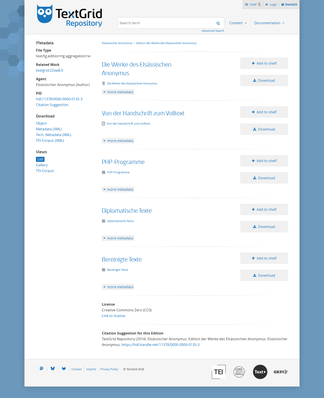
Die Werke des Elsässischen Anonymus (132, 83)
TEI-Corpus (45, 170)
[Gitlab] (64, 369)
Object (41, 123)
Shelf (254, 4)
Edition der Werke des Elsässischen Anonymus (166, 43)
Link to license (113, 315)
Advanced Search (213, 31)
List (40, 159)
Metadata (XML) (49, 129)
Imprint (91, 369)
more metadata (120, 92)
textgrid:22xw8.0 (49, 70)
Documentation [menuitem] (267, 23)
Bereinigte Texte (122, 259)
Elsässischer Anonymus (117, 43)
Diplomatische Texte (127, 210)
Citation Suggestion (52, 104)
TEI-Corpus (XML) (50, 140)
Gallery (42, 165)
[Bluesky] (53, 369)
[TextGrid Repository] (69, 5)
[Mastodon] (41, 369)
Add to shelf (266, 63)
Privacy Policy (109, 369)
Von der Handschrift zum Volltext (143, 113)
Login (273, 4)
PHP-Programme (123, 162)
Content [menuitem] (236, 23)
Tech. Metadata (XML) (53, 134)
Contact (76, 369)
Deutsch (291, 5)
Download (266, 80)
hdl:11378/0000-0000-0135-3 (59, 99)
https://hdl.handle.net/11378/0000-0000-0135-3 (160, 344)
